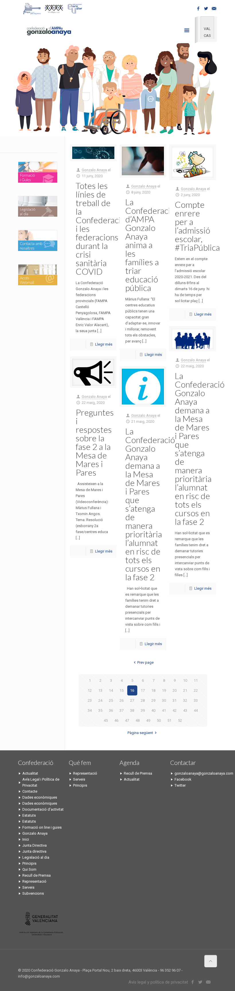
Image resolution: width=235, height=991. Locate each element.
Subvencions (33, 893)
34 (90, 710)
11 (196, 680)
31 (175, 700)
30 (164, 700)
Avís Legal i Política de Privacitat (40, 782)
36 (111, 710)
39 (143, 710)
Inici (25, 839)
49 (148, 720)
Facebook (183, 779)
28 (143, 700)
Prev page (145, 662)
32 (185, 700)
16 (132, 690)
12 (90, 690)
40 (153, 710)
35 (100, 710)
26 (122, 700)
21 (185, 690)
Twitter (180, 785)
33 (196, 700)
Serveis (28, 887)
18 (153, 690)
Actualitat (30, 773)
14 (111, 690)
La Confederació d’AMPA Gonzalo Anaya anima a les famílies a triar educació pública (150, 245)
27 (132, 700)
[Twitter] (206, 8)
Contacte (29, 791)
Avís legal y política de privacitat (158, 982)
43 (185, 710)
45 (106, 720)
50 (159, 720)
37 (122, 710)
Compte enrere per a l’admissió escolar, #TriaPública (197, 225)
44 (196, 710)
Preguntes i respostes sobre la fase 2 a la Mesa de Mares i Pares (95, 442)
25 (111, 700)
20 (175, 690)
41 (164, 710)
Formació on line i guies (42, 827)
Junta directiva (34, 851)
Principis (29, 863)
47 (127, 720)
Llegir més (103, 344)
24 (100, 700)
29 (153, 700)
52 (180, 720)
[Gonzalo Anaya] (48, 30)
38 (132, 710)
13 (100, 690)
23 (90, 700)
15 (122, 690)
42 (175, 710)
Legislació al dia (35, 857)
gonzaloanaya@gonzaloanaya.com (196, 773)
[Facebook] (198, 8)
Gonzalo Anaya (94, 170)
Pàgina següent (140, 733)
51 (169, 720)
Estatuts (29, 815)
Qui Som (29, 869)
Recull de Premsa (36, 875)
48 (138, 720)
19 (164, 690)
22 (196, 690)
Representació (34, 881)
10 (185, 680)
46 (116, 720)
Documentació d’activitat (43, 809)
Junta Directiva (34, 845)
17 (143, 690)
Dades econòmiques (39, 797)
